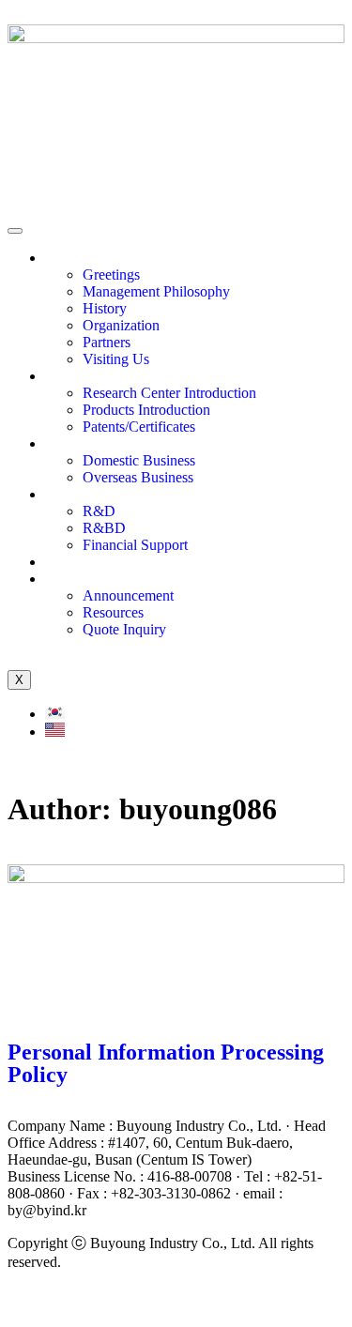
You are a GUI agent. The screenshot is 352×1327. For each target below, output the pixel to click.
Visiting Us (116, 359)
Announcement (128, 595)
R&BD (104, 528)
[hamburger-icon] (15, 231)
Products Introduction (146, 410)
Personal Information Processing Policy (166, 1063)
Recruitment (81, 562)
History (105, 308)
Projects (68, 443)
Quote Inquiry (124, 629)
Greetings (111, 274)
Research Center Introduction (169, 393)
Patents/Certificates (139, 427)
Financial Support (135, 545)
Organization (121, 325)
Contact (68, 579)
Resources (113, 612)
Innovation (77, 376)
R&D (99, 511)
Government (82, 494)
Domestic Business (139, 460)
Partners (106, 342)
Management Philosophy (156, 291)
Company (74, 258)
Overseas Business (138, 477)
